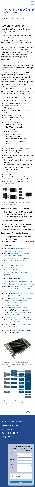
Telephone (13, 459)
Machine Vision (21, 18)
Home (12, 18)
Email (11, 456)
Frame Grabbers (5, 20)
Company (12, 462)
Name (11, 453)
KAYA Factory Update (19, 308)
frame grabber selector (21, 330)
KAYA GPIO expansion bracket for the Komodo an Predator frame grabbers (18, 272)
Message (12, 467)
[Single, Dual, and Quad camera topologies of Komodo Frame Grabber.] (17, 193)
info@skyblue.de (7, 437)
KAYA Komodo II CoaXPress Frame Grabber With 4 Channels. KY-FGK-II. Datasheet (19, 288)
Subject (12, 464)
